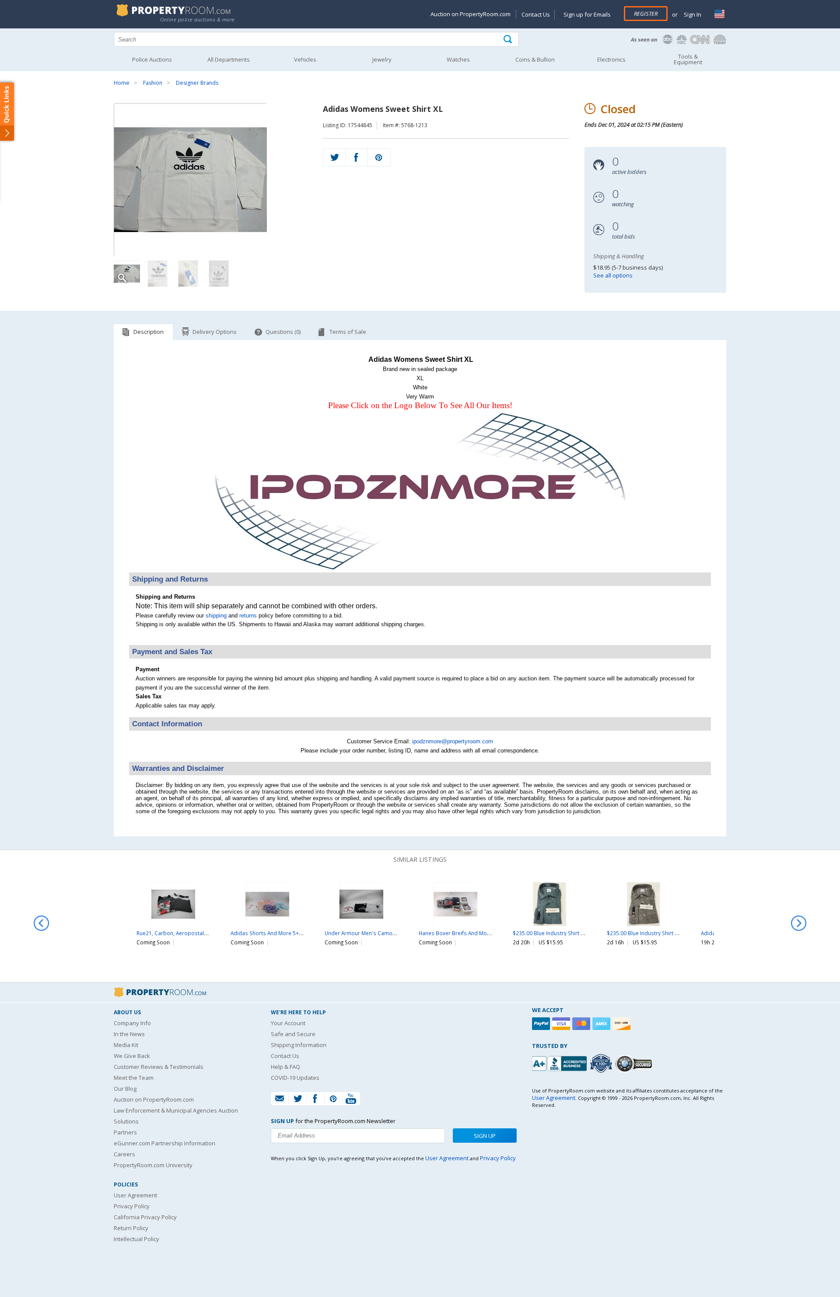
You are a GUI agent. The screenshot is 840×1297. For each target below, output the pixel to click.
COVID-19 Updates (295, 1078)
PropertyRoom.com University (153, 1165)
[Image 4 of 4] (219, 273)
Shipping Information (298, 1045)
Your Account (288, 1023)
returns (248, 615)
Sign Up (485, 1136)
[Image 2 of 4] (157, 273)
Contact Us (536, 14)
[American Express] (602, 1023)
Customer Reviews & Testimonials (158, 1067)
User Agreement (135, 1195)
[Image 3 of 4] (188, 273)
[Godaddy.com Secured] (635, 1063)
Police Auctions (152, 59)
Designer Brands (197, 83)
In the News (129, 1034)
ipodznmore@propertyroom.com (452, 741)
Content (8, 111)
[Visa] (562, 1023)
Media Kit (126, 1045)
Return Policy (131, 1228)
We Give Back (132, 1056)
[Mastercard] (582, 1023)
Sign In (691, 14)
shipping (216, 615)
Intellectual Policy (136, 1239)
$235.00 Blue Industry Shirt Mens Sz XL (560, 932)
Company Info (132, 1023)
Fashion (152, 83)
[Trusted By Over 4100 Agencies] (602, 1063)
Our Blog (125, 1088)
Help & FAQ (285, 1067)
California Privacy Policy (145, 1217)
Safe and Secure (293, 1034)
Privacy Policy (132, 1206)
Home (122, 83)
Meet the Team (134, 1078)
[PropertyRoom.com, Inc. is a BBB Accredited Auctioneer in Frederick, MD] (560, 1062)
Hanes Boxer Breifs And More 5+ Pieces (468, 932)
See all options (613, 275)
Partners (125, 1132)
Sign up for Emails (587, 14)
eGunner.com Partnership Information (164, 1143)
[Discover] (622, 1023)
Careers (124, 1154)
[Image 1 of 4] (211, 179)
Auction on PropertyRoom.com (470, 14)
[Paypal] (542, 1023)
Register (646, 13)
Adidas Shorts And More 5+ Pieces (273, 932)
